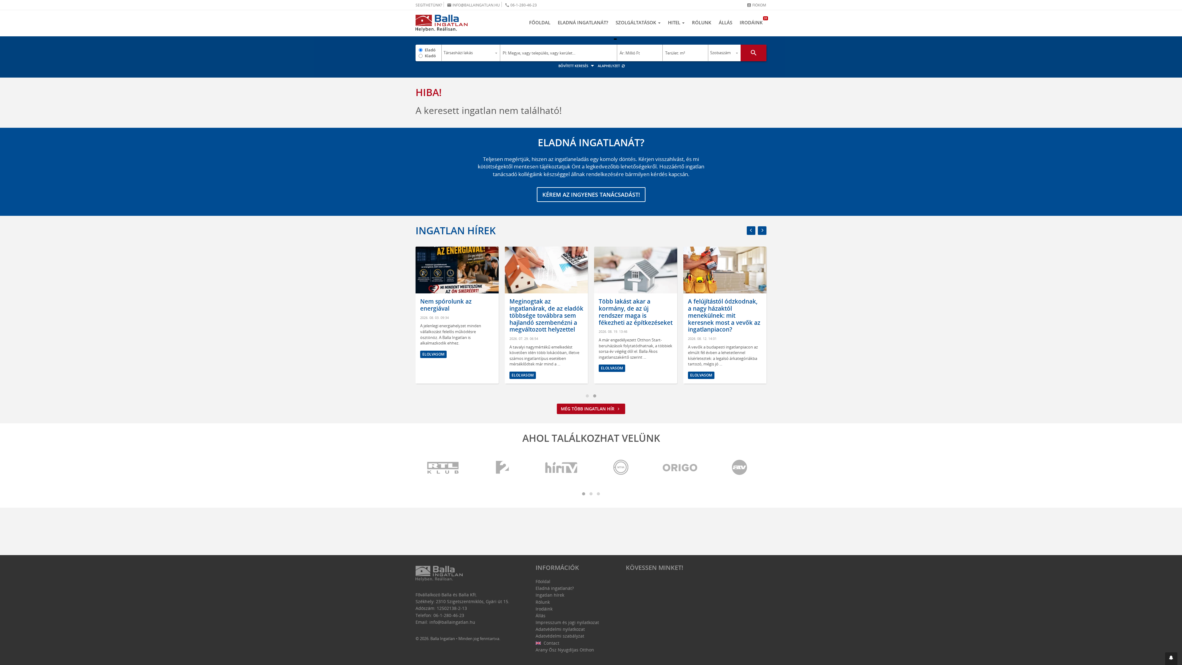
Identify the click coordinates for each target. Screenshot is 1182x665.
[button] (1171, 658)
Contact (550, 643)
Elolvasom (433, 354)
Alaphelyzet (609, 65)
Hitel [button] (674, 22)
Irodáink (753, 21)
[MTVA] (620, 468)
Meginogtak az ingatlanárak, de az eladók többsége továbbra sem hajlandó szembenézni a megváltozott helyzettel (546, 315)
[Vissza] (751, 230)
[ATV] (739, 468)
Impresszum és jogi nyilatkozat (567, 622)
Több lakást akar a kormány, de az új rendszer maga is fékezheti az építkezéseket (636, 311)
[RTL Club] (443, 468)
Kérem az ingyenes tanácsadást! (591, 194)
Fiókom (756, 5)
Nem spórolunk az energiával (446, 304)
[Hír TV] (561, 468)
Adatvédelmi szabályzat (560, 636)
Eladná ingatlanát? (583, 22)
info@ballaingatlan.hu (473, 5)
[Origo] (680, 468)
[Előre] (762, 230)
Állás (725, 22)
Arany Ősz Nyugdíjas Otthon (565, 650)
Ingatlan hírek (456, 230)
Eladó (430, 50)
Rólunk (701, 22)
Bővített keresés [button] (573, 65)
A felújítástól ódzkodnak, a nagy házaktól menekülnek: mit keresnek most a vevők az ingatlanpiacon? (724, 315)
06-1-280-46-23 (521, 5)
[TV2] (502, 468)
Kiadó (430, 55)
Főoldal (539, 22)
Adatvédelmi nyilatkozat (560, 629)
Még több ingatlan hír (588, 409)
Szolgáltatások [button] (636, 22)
